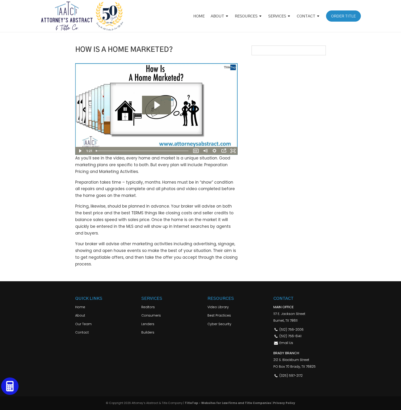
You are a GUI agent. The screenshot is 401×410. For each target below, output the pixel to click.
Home (199, 16)
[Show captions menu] (195, 151)
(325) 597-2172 (291, 375)
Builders (147, 332)
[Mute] (205, 151)
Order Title (343, 16)
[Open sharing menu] (223, 151)
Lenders (147, 324)
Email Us (286, 343)
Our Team (83, 324)
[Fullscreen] (233, 151)
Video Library (218, 307)
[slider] (142, 151)
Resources (246, 16)
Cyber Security (219, 324)
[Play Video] (79, 151)
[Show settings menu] (214, 151)
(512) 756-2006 (291, 329)
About (217, 16)
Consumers (151, 315)
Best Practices (219, 315)
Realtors (148, 307)
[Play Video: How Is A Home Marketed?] (156, 105)
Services (277, 16)
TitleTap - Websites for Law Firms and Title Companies (228, 403)
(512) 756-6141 (290, 336)
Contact (306, 16)
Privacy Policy (284, 403)
